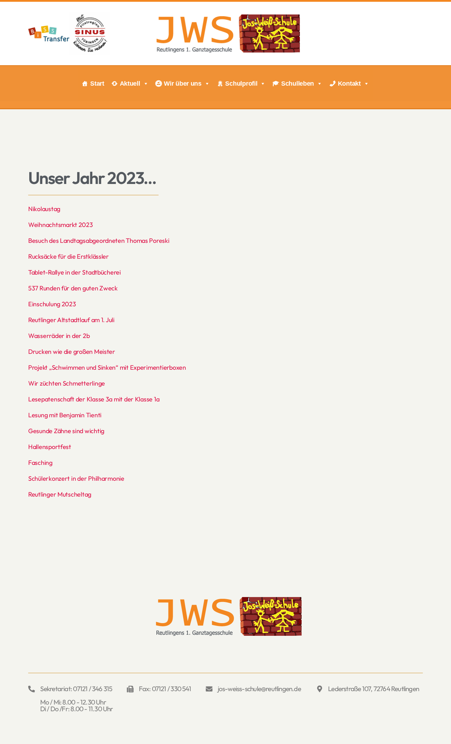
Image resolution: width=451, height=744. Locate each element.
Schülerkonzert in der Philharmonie (76, 478)
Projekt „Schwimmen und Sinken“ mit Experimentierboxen (107, 367)
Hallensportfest (49, 447)
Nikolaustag (44, 209)
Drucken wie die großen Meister (71, 352)
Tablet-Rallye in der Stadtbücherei (74, 272)
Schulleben (297, 83)
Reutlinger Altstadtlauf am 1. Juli (71, 320)
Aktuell (130, 83)
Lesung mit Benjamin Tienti (64, 415)
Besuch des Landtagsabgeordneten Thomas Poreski (98, 240)
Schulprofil (241, 83)
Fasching (40, 463)
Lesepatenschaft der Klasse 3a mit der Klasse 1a (93, 399)
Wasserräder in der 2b (58, 336)
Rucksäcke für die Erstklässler (68, 256)
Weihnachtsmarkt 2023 (60, 225)
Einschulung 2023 (52, 304)
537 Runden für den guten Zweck (73, 288)
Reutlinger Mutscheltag (59, 494)
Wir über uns (183, 83)
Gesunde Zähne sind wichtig (66, 431)
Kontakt (349, 83)
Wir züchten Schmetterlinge (66, 383)
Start (97, 83)
